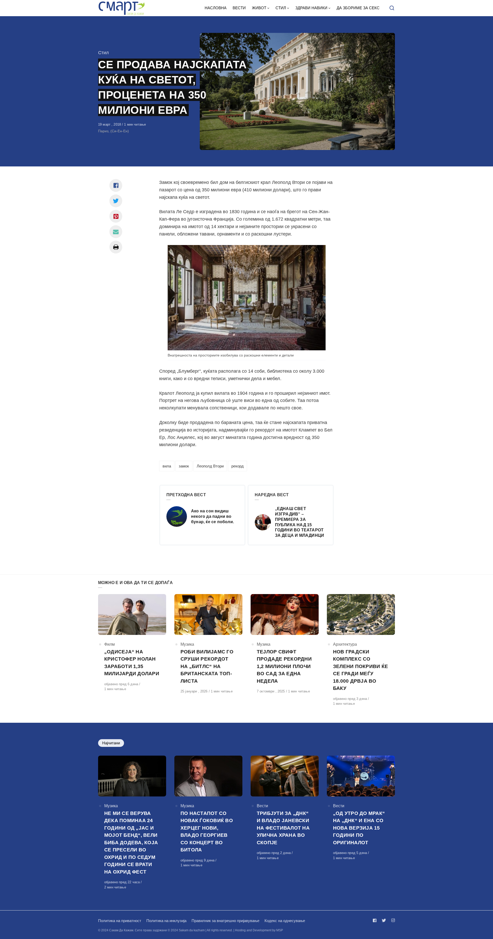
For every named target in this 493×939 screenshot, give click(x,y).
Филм (109, 644)
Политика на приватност (119, 920)
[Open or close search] (392, 8)
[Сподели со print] (115, 247)
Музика (187, 644)
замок (184, 466)
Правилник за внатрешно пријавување (225, 920)
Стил (103, 52)
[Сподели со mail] (115, 231)
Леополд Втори (210, 466)
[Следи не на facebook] (375, 920)
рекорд (237, 466)
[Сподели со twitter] (115, 200)
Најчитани (111, 743)
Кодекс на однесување (284, 920)
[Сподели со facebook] (115, 185)
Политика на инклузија (166, 920)
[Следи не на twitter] (384, 920)
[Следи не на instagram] (392, 920)
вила (167, 466)
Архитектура (345, 644)
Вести (262, 806)
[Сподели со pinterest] (115, 216)
